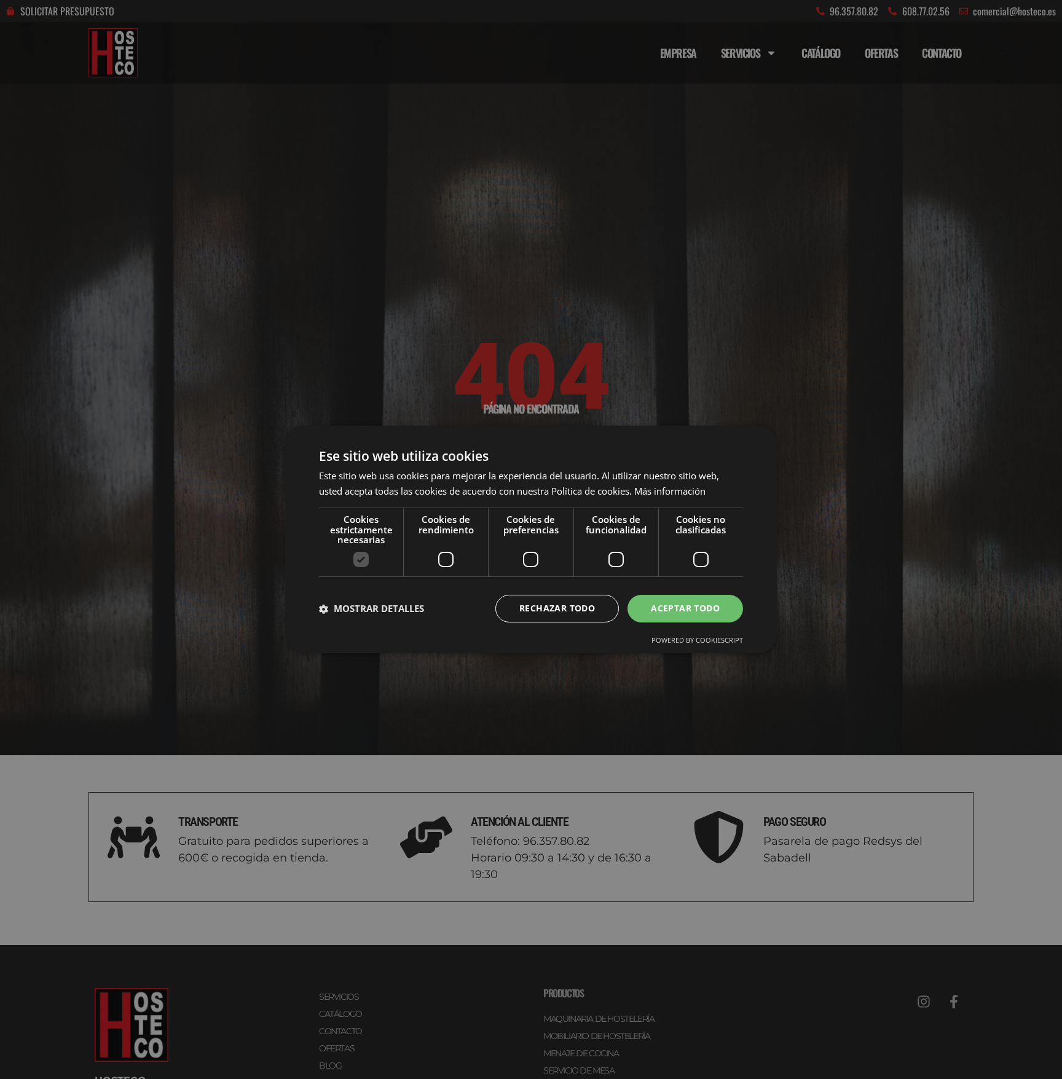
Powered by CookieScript (697, 640)
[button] (371, 608)
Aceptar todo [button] (685, 608)
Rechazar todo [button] (557, 608)
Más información (670, 491)
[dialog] (531, 539)
